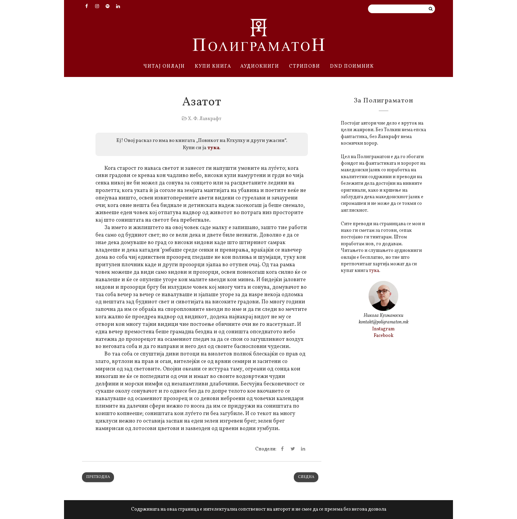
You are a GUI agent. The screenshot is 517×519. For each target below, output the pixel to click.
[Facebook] (282, 449)
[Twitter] (292, 449)
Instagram (383, 329)
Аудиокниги (259, 66)
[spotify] (107, 6)
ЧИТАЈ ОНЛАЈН (164, 66)
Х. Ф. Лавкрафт (204, 119)
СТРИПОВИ (304, 66)
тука (213, 147)
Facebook (383, 335)
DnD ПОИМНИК (352, 66)
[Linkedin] (303, 449)
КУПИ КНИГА (213, 66)
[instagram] (96, 6)
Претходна (98, 477)
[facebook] (86, 6)
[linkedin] (117, 6)
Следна (306, 477)
